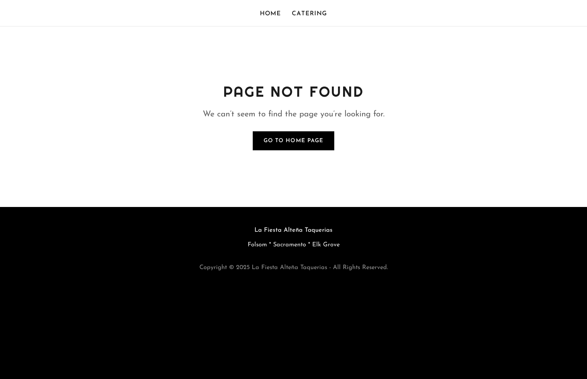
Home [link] (270, 14)
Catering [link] (309, 14)
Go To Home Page (293, 141)
